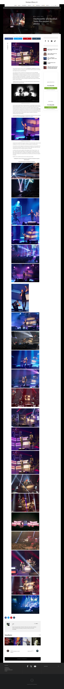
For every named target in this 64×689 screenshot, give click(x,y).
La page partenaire (7, 668)
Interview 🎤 (38, 5)
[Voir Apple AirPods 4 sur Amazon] (50, 96)
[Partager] (9, 39)
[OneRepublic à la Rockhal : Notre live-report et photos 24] (27, 540)
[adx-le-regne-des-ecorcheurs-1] (45, 58)
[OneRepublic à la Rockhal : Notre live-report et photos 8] (27, 211)
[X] (53, 5)
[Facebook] (52, 5)
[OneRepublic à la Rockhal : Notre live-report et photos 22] (27, 502)
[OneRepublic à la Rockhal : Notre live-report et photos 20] (27, 462)
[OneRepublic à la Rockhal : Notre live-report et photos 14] (27, 340)
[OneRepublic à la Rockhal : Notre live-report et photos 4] (25, 93)
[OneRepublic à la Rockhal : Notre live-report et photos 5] (25, 129)
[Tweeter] (18, 39)
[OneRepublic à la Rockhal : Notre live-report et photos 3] (25, 54)
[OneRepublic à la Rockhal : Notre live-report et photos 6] (27, 171)
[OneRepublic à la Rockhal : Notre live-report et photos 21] (27, 483)
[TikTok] (57, 5)
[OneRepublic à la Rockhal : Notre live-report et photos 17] (27, 397)
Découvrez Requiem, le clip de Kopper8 (15, 651)
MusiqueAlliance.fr (32, 2)
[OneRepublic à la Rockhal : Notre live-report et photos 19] (27, 438)
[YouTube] (55, 5)
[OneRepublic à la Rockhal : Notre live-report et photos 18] (27, 417)
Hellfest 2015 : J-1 (30, 651)
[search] (58, 666)
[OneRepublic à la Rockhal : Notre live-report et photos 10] (27, 254)
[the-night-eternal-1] (45, 63)
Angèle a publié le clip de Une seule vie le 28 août (52, 54)
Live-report (38, 16)
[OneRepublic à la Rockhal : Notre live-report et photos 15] (27, 359)
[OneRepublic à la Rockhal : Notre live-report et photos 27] (27, 604)
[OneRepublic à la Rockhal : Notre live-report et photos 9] (27, 235)
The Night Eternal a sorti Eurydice (51, 63)
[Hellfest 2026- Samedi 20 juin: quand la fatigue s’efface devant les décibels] (18, 641)
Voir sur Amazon (50, 107)
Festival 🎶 (30, 5)
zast (35, 16)
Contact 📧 (48, 5)
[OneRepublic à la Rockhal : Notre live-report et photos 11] (27, 273)
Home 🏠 (15, 5)
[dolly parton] (45, 67)
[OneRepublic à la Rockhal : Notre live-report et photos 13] (27, 321)
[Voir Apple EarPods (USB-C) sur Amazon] (50, 77)
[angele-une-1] (45, 54)
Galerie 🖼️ (43, 5)
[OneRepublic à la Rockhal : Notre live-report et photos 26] (27, 585)
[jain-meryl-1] (45, 49)
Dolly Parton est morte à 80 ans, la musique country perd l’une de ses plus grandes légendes (53, 67)
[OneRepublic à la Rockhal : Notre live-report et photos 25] (27, 563)
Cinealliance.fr (7, 667)
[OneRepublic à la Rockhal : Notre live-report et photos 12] (27, 298)
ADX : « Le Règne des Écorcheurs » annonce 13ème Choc (52, 58)
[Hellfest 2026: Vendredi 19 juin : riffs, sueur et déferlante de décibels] (27, 641)
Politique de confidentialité (8, 669)
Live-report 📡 (24, 5)
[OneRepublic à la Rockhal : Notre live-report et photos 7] (27, 188)
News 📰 (19, 5)
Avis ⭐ (34, 5)
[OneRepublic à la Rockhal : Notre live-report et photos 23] (27, 521)
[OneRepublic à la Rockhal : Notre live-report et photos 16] (27, 378)
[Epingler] (27, 39)
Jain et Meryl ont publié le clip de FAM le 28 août (53, 49)
